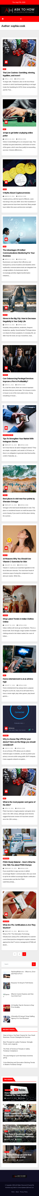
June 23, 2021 (9, 748)
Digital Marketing (8, 435)
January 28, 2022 (10, 565)
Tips (6, 1131)
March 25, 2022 (10, 196)
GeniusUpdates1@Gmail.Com (26, 1187)
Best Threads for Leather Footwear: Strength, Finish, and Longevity (19, 1115)
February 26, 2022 (11, 445)
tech (4, 246)
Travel (5, 495)
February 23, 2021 (11, 868)
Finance (5, 374)
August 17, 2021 (10, 685)
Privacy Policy (24, 1192)
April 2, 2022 (9, 79)
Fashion (5, 615)
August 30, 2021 (10, 625)
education (6, 858)
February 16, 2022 (11, 505)
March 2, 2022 (9, 385)
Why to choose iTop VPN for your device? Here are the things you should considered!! (19, 742)
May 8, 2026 (10, 1119)
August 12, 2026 (11, 1098)
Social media (8, 1090)
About (17, 1192)
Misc (4, 69)
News (4, 189)
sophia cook (20, 79)
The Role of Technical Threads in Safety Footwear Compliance (19, 1135)
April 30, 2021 (9, 808)
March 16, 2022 (10, 324)
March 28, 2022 (10, 139)
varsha (22, 1098)
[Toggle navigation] (20, 18)
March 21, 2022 (10, 259)
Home (13, 1192)
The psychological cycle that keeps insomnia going (18, 1155)
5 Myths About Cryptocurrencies (16, 193)
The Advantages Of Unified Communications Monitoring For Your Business (19, 253)
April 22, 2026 (11, 1160)
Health (5, 314)
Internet (5, 735)
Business (7, 1110)
